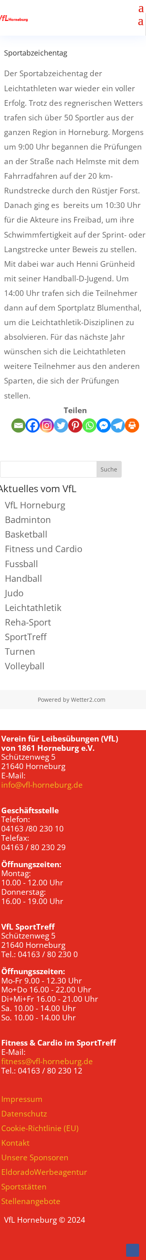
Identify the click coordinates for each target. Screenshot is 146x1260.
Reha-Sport (28, 622)
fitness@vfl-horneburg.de (47, 1061)
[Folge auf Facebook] (132, 1250)
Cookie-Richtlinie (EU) (40, 1128)
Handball (23, 578)
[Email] (18, 425)
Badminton (28, 519)
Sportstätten (24, 1186)
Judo (14, 593)
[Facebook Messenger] (104, 425)
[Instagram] (47, 425)
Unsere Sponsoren (35, 1157)
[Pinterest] (75, 425)
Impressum (22, 1099)
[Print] (132, 425)
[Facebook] (33, 425)
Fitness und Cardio (43, 548)
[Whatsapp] (89, 425)
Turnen (20, 651)
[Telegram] (118, 425)
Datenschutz (24, 1113)
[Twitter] (61, 425)
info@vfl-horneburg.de (42, 785)
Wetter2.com (88, 699)
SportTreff (26, 636)
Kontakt (15, 1143)
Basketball (26, 534)
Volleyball (25, 666)
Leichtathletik (33, 607)
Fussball (21, 563)
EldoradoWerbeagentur (44, 1172)
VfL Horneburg (35, 505)
